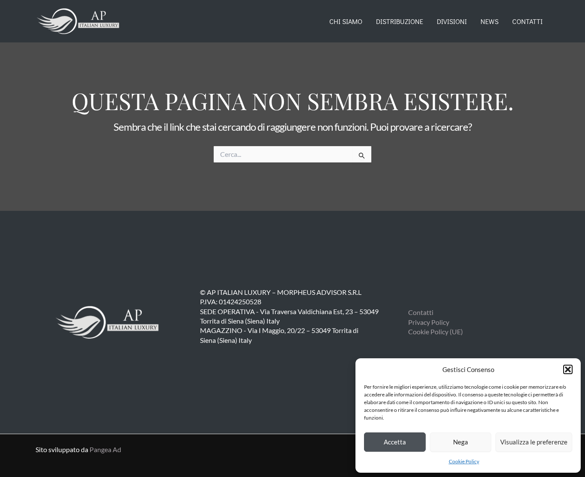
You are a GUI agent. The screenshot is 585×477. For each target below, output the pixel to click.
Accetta (395, 442)
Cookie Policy (464, 461)
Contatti (420, 312)
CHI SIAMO (345, 21)
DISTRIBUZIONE (399, 21)
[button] (568, 369)
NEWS (489, 21)
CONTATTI (527, 21)
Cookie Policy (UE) (435, 331)
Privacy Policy (428, 322)
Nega (460, 442)
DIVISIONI (452, 21)
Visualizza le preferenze (533, 442)
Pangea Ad (105, 449)
